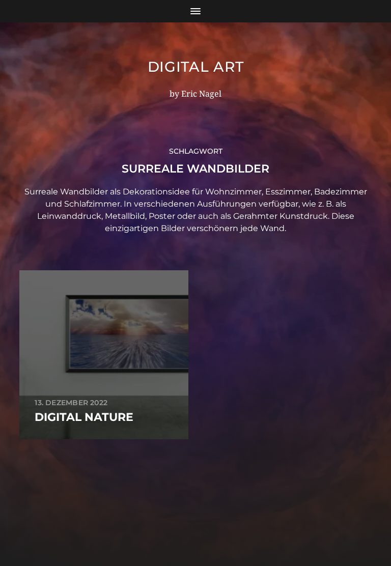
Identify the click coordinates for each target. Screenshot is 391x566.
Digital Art (196, 66)
